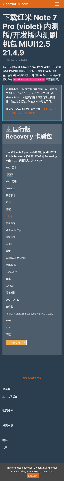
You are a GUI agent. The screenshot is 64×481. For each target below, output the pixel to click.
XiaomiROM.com (15, 4)
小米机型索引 (29, 113)
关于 (4, 447)
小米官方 (15, 342)
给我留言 (12, 396)
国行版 (9, 216)
